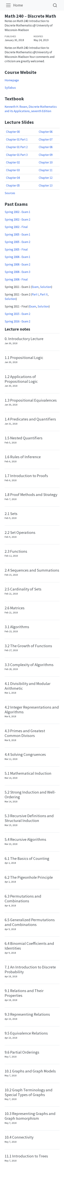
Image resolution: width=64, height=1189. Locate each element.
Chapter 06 (45, 132)
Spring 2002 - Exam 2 (17, 219)
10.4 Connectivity (19, 1137)
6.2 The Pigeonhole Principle (29, 877)
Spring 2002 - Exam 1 (17, 212)
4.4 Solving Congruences (25, 754)
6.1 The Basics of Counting (27, 858)
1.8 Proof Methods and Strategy (31, 494)
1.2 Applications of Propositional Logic (21, 379)
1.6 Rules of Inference (23, 456)
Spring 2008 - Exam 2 (17, 264)
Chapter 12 (45, 178)
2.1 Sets (11, 513)
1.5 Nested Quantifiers (23, 437)
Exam (35, 287)
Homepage (12, 80)
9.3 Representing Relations (27, 1014)
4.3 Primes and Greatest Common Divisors (25, 733)
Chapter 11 (45, 170)
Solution (45, 287)
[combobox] (55, 5)
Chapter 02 (13, 162)
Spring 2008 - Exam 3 (17, 272)
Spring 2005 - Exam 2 (17, 242)
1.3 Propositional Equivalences (31, 400)
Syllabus (10, 88)
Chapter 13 (45, 185)
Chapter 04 (13, 178)
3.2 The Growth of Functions (28, 645)
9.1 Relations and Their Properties (24, 993)
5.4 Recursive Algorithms (25, 839)
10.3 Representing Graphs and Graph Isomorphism (30, 1116)
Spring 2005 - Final (16, 249)
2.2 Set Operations (20, 532)
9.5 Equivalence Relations (26, 1033)
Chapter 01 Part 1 (17, 139)
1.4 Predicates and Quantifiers (30, 419)
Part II (44, 294)
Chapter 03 (13, 170)
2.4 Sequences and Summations (32, 570)
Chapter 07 (45, 139)
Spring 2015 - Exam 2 (17, 314)
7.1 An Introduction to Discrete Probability (30, 969)
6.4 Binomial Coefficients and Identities (29, 946)
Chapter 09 (45, 155)
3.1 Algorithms (17, 626)
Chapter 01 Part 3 (17, 155)
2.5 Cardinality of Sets (23, 589)
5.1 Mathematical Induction (28, 773)
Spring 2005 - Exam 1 (17, 234)
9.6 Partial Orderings (22, 1052)
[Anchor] (33, 329)
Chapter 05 (13, 185)
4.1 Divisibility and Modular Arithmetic (27, 686)
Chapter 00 (13, 132)
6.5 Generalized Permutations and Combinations (30, 922)
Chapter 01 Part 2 (17, 147)
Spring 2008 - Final (16, 279)
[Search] (55, 5)
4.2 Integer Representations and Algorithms (32, 709)
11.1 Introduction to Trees (26, 1156)
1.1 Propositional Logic (24, 357)
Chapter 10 (45, 162)
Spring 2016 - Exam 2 (17, 321)
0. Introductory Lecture (24, 338)
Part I (35, 294)
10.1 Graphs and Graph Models (30, 1071)
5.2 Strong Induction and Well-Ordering (30, 794)
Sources (10, 193)
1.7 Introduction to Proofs (26, 475)
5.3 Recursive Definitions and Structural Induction (29, 818)
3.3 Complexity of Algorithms (29, 664)
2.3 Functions (16, 551)
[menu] (8, 5)
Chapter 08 (45, 147)
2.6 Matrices (15, 607)
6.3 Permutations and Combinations (23, 898)
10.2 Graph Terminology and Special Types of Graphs (28, 1092)
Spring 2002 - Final (16, 227)
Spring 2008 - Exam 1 (17, 257)
